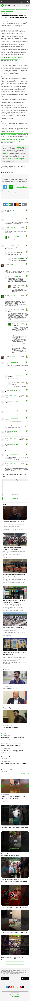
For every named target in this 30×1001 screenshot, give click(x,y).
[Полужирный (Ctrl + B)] (4, 480)
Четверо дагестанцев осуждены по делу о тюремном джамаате (14, 653)
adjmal (19, 258)
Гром (12, 264)
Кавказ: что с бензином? (9, 9)
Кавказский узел (6, 121)
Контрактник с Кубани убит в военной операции (12, 770)
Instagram (15, 158)
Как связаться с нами (12, 975)
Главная (3, 11)
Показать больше (15, 962)
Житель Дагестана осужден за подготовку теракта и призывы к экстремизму (13, 744)
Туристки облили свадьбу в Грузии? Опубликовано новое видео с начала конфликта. (15, 880)
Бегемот (13, 227)
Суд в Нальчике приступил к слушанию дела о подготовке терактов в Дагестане (14, 575)
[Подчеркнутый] (9, 480)
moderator (17, 236)
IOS (23, 147)
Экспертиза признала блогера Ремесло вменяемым (13, 522)
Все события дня (24, 773)
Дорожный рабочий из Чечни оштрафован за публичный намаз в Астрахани (14, 797)
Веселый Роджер (14, 362)
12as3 (12, 210)
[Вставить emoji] (16, 480)
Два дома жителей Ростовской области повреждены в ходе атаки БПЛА (12, 751)
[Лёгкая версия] (7, 1)
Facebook (10, 158)
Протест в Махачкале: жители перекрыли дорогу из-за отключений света (13, 854)
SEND (12, 218)
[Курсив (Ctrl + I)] (6, 480)
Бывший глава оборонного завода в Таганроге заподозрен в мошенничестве (14, 764)
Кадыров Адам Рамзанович (10, 727)
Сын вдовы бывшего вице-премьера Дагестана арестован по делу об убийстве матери (14, 738)
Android (19, 147)
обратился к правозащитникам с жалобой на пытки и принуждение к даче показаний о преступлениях (14, 133)
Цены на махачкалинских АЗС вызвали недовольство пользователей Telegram (14, 601)
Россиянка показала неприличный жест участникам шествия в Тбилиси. (12, 958)
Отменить (15, 498)
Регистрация (15, 494)
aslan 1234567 (14, 431)
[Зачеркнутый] (12, 480)
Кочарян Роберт (7, 708)
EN (4, 1)
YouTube (12, 161)
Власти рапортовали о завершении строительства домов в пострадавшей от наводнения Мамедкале (14, 628)
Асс (12, 245)
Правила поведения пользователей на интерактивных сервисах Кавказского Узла (15, 992)
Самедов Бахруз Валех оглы (10, 688)
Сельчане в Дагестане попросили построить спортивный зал (12, 548)
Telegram (6, 153)
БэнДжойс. (17, 309)
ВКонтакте (21, 158)
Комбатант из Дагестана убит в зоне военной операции (14, 757)
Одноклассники (7, 159)
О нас (2, 975)
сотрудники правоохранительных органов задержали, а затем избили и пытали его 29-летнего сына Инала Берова (13, 139)
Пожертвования (25, 975)
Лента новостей (9, 11)
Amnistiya (13, 295)
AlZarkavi (13, 356)
